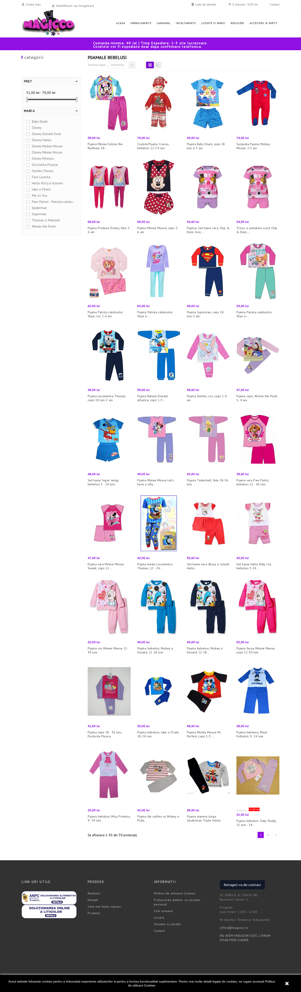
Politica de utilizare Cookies (174, 893)
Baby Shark (40, 121)
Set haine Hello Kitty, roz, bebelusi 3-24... (254, 566)
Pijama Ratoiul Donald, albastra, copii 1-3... (152, 398)
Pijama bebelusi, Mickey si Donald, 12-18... (205, 650)
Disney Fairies (42, 140)
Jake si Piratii (41, 189)
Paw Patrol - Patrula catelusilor (53, 201)
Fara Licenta (41, 177)
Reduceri (94, 893)
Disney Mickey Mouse (47, 146)
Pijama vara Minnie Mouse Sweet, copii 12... (106, 566)
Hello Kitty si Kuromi (47, 183)
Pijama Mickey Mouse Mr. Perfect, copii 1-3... (204, 734)
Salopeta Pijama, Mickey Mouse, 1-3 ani (253, 146)
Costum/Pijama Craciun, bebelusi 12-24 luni (153, 146)
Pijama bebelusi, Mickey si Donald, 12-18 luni (155, 650)
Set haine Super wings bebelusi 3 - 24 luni (103, 482)
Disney (36, 127)
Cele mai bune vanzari (104, 907)
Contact (274, 4)
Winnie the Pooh (44, 226)
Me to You (39, 195)
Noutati (93, 900)
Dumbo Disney (42, 170)
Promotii (94, 913)
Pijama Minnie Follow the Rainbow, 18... (105, 146)
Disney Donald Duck (46, 133)
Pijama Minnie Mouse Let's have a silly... (155, 482)
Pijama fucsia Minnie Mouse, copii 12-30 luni (255, 650)
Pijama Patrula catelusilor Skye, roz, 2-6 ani (105, 314)
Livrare (159, 918)
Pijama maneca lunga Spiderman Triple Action (204, 818)
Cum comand (163, 911)
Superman (39, 214)
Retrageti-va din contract (242, 885)
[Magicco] (49, 23)
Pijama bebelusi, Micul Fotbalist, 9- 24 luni (251, 734)
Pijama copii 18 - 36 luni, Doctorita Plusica (105, 734)
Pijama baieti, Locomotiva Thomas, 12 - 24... (154, 566)
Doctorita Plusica (45, 164)
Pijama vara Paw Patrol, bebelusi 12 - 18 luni (252, 482)
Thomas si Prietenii (46, 220)
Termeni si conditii (167, 924)
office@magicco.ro (234, 928)
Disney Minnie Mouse (47, 152)
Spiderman (39, 208)
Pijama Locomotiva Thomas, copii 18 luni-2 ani (107, 398)
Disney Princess (43, 158)
